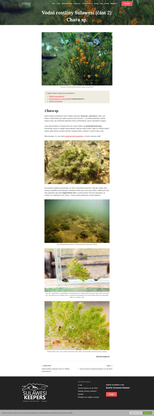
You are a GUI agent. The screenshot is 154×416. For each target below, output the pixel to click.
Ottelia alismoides (55, 101)
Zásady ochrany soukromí (87, 391)
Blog (101, 3)
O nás (58, 3)
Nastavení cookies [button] (136, 413)
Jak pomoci (77, 3)
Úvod (53, 3)
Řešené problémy (67, 3)
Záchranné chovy (87, 3)
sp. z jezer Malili (60, 99)
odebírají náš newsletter (74, 136)
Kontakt (106, 3)
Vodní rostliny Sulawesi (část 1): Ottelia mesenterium (55, 368)
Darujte (96, 3)
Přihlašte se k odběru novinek (88, 397)
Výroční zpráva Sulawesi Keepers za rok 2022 (95, 367)
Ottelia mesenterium (56, 96)
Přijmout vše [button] (147, 413)
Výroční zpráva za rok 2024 (88, 388)
